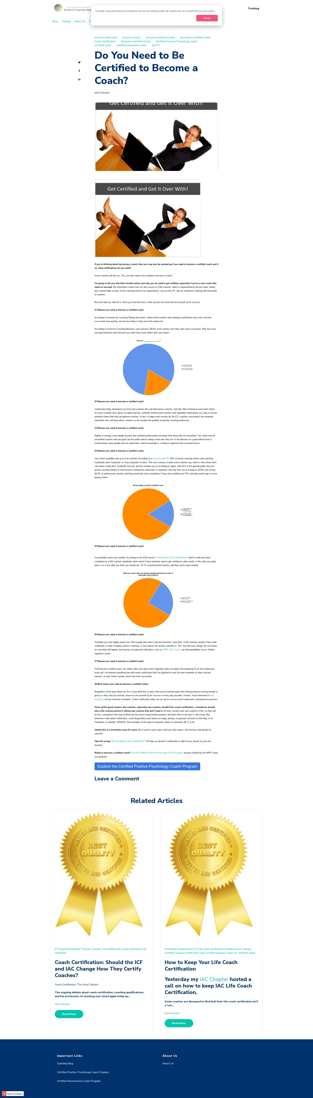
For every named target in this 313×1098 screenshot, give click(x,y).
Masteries (60, 953)
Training (253, 8)
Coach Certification (105, 41)
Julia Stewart (102, 93)
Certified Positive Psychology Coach (176, 41)
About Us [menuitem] (79, 21)
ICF (57, 949)
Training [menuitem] (66, 21)
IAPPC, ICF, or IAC (171, 649)
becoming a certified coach (195, 37)
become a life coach (106, 37)
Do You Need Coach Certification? (171, 557)
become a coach (131, 37)
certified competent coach (131, 45)
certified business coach (219, 953)
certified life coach (195, 953)
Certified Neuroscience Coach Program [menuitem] (79, 1081)
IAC (145, 949)
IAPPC (156, 45)
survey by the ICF (160, 458)
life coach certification (129, 949)
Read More (69, 1014)
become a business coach (160, 37)
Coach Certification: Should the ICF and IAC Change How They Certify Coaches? (99, 969)
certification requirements (179, 949)
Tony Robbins (109, 949)
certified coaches (174, 953)
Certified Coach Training (237, 949)
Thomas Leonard (90, 949)
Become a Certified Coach (135, 41)
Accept (207, 18)
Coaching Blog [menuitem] (65, 1063)
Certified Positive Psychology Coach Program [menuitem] (83, 1072)
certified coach (103, 45)
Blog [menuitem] (55, 21)
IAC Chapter (214, 979)
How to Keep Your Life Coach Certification (201, 965)
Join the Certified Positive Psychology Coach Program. (157, 752)
